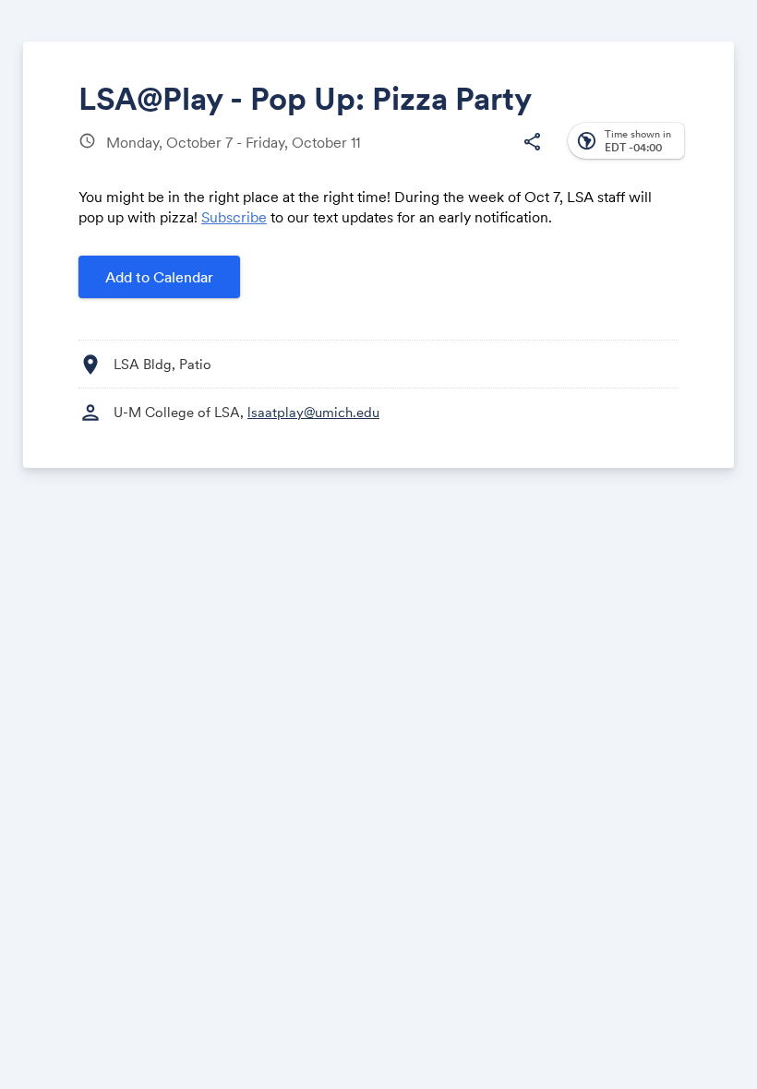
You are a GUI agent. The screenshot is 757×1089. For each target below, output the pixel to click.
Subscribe (234, 217)
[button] (531, 142)
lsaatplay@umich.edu (313, 412)
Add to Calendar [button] (159, 277)
